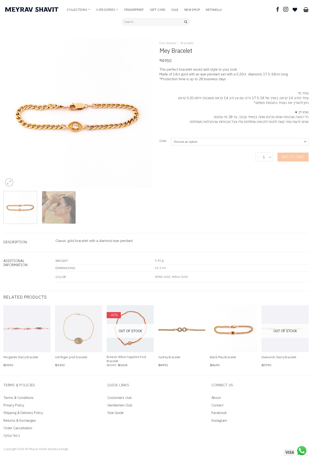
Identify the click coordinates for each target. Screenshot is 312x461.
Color (163, 141)
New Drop (192, 10)
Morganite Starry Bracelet (20, 357)
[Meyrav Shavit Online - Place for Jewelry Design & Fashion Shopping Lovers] (31, 10)
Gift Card (157, 10)
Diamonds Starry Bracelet (279, 357)
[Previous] (12, 113)
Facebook (219, 413)
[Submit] (185, 22)
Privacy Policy (13, 405)
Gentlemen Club (119, 405)
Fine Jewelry (167, 43)
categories (105, 10)
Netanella (214, 10)
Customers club (119, 397)
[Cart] (306, 10)
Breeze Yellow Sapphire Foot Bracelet (126, 359)
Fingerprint (134, 10)
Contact (217, 405)
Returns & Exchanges (19, 420)
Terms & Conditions (18, 397)
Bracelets (187, 43)
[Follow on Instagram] (285, 10)
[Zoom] (9, 182)
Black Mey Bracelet (223, 357)
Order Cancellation (17, 428)
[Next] (144, 113)
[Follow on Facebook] (277, 10)
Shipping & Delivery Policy (23, 413)
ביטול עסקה (11, 435)
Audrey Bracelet (169, 357)
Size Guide (115, 413)
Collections (77, 10)
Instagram (219, 420)
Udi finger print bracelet (71, 357)
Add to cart (293, 157)
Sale (174, 10)
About (216, 397)
